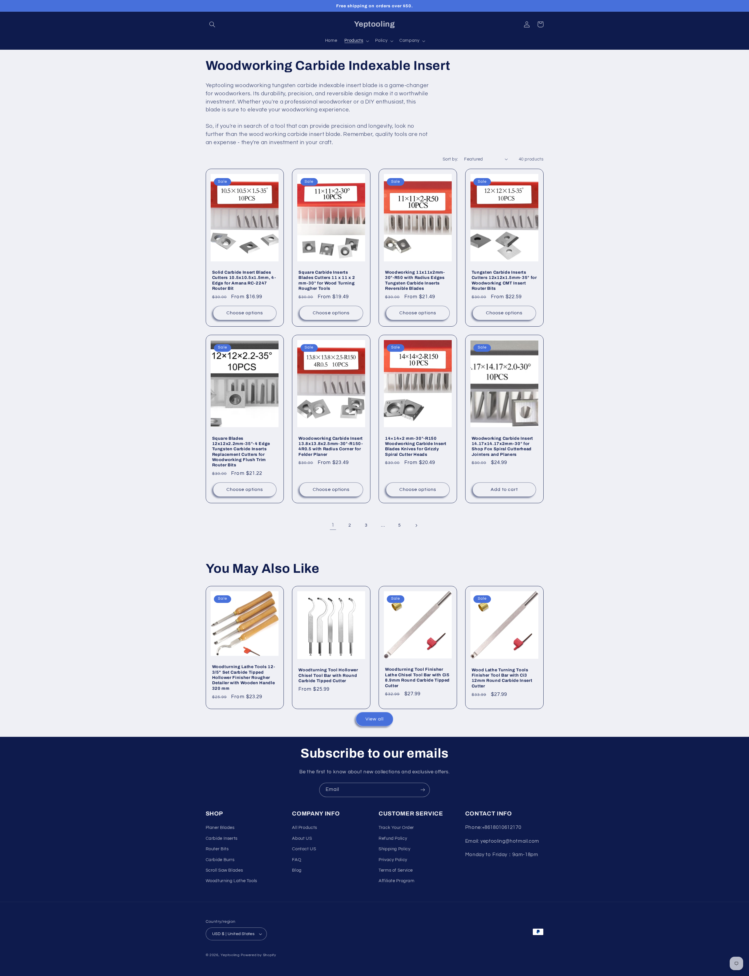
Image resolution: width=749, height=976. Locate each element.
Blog (297, 870)
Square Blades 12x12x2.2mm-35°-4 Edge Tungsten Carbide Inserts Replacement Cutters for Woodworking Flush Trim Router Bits (241, 452)
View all (374, 719)
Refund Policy (393, 838)
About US (302, 838)
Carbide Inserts (222, 838)
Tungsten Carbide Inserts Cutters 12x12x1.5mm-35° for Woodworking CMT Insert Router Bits (504, 280)
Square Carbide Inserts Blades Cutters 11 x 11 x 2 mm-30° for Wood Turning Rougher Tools (326, 280)
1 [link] (332, 525)
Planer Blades (220, 827)
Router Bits (217, 849)
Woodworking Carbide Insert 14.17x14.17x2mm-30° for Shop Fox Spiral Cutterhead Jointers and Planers (502, 446)
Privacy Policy (393, 860)
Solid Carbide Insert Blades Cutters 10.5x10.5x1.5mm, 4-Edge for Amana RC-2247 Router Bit (244, 280)
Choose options (244, 313)
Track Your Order (396, 827)
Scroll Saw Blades (224, 870)
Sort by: (450, 159)
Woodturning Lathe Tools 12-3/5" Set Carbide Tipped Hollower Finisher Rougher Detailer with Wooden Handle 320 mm (243, 677)
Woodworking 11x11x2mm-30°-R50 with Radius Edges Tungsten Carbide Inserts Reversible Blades (415, 280)
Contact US (304, 849)
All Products (304, 827)
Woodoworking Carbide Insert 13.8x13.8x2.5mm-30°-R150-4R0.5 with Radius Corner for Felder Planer (330, 446)
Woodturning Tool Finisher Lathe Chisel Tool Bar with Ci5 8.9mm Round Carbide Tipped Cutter (417, 677)
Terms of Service (396, 870)
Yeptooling (230, 955)
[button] (212, 24)
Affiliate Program (397, 881)
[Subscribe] (423, 790)
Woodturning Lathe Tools (231, 881)
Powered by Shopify (258, 955)
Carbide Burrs (220, 860)
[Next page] (416, 525)
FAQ (296, 860)
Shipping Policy (394, 849)
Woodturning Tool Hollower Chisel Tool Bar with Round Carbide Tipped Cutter (328, 675)
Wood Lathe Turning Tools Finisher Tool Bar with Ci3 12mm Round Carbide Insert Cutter (502, 678)
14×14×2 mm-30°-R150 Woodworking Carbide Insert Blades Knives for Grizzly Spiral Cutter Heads (415, 446)
